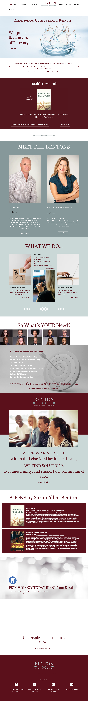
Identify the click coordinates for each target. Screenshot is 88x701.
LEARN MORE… (13, 48)
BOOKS (68, 4)
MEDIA (61, 4)
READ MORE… (26, 297)
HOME (10, 4)
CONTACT (53, 674)
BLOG (47, 674)
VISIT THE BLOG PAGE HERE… (44, 648)
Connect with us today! (44, 482)
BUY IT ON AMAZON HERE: (31, 535)
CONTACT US (12, 9)
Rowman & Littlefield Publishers (57, 511)
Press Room (65, 125)
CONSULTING (33, 4)
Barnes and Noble (47, 114)
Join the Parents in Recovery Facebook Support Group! (30, 125)
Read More (25, 233)
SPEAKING (23, 4)
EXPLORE (76, 4)
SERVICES (40, 674)
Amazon (35, 114)
